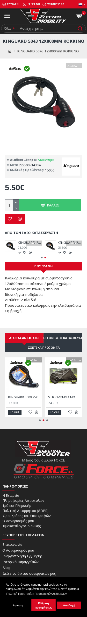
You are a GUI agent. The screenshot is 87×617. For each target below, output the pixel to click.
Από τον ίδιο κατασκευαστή (63, 338)
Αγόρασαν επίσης (24, 338)
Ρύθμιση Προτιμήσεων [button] (43, 605)
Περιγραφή (43, 266)
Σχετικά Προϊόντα (44, 347)
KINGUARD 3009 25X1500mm (24, 397)
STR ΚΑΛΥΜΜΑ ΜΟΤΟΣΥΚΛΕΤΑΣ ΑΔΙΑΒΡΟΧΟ (64, 397)
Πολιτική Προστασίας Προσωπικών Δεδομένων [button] (36, 594)
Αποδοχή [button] (69, 605)
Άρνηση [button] (18, 605)
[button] (42, 257)
